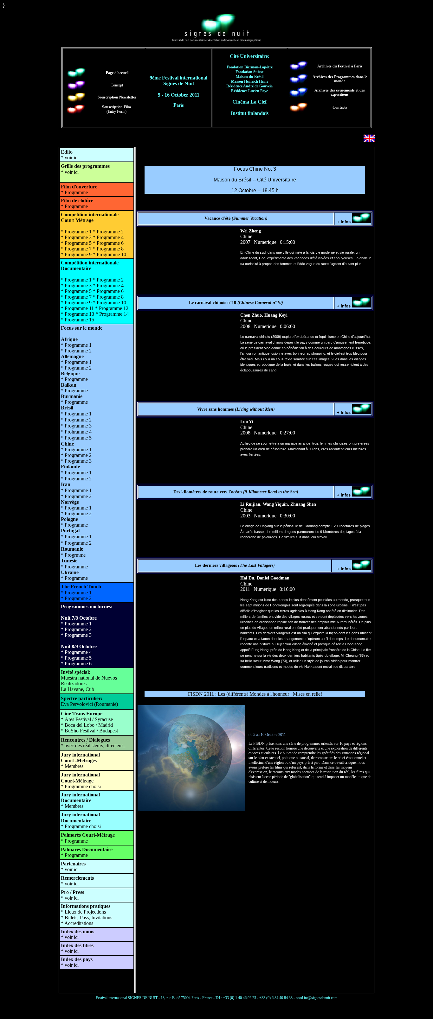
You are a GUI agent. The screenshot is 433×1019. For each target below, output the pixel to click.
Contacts (340, 107)
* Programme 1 (76, 623)
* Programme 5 (76, 658)
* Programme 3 (76, 635)
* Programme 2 (76, 629)
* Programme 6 (76, 663)
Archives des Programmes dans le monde (340, 79)
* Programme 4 (76, 652)
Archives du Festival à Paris (339, 66)
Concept (117, 85)
